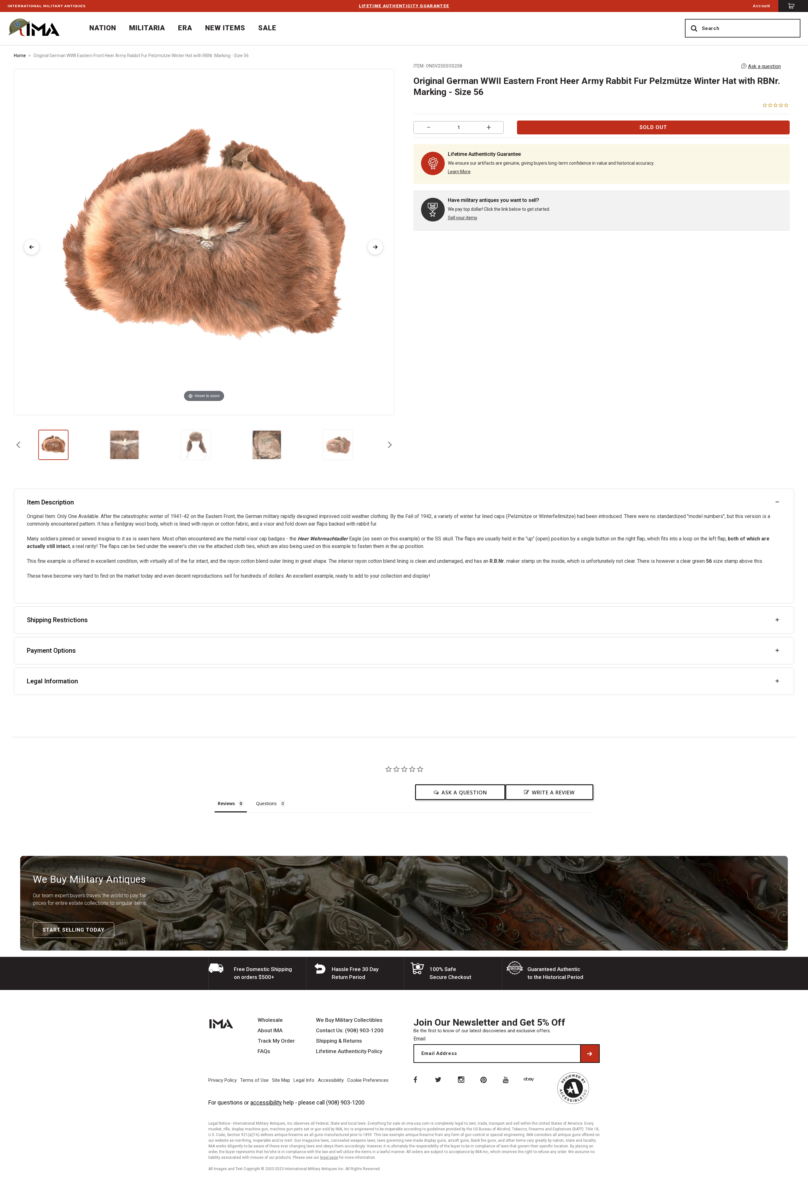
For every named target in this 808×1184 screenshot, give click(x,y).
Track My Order (276, 1041)
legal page (329, 1157)
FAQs (264, 1051)
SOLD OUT (653, 127)
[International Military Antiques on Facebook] (414, 1079)
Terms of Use (254, 1080)
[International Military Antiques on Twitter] (437, 1079)
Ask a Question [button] (464, 792)
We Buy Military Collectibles (349, 1020)
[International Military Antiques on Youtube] (507, 1079)
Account (761, 5)
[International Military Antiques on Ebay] (530, 1079)
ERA (185, 28)
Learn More (459, 171)
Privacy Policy (222, 1080)
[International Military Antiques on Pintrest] (483, 1079)
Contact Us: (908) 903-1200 (349, 1030)
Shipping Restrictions (57, 620)
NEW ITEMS (225, 28)
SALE (267, 28)
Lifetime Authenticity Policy (349, 1051)
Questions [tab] (266, 803)
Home (20, 55)
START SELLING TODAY (73, 930)
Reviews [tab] (226, 803)
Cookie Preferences (368, 1080)
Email (419, 1039)
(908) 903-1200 (345, 1102)
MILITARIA (147, 28)
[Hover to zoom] (203, 241)
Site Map (281, 1080)
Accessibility (331, 1080)
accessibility (266, 1102)
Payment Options (51, 650)
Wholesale (270, 1020)
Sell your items (462, 217)
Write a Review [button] (553, 792)
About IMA (270, 1030)
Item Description (50, 502)
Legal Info (304, 1080)
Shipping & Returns (339, 1041)
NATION (102, 28)
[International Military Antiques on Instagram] (460, 1079)
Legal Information (52, 681)
